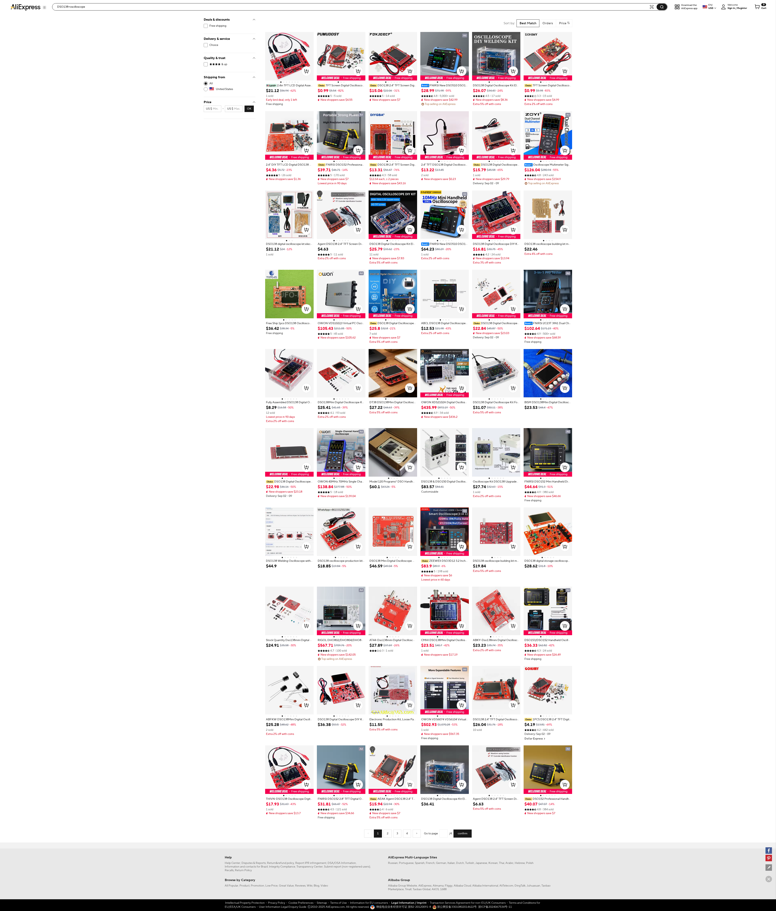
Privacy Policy (276, 903)
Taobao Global (421, 889)
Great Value (286, 886)
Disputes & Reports (253, 863)
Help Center (232, 863)
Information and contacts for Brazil (246, 867)
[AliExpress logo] (25, 7)
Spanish (420, 863)
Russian (393, 863)
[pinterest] (768, 858)
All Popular (231, 886)
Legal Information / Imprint (409, 903)
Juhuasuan (533, 886)
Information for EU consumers (369, 903)
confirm (462, 833)
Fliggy (448, 886)
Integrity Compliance (282, 867)
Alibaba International (485, 886)
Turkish (469, 863)
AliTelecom (506, 886)
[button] (44, 7)
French (430, 863)
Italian (451, 863)
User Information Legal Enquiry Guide (282, 907)
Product (244, 886)
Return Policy (243, 870)
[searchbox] (352, 6)
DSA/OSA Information (342, 863)
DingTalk (520, 886)
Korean (493, 863)
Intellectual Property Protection (245, 903)
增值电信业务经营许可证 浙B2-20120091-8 (403, 907)
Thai (501, 863)
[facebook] (768, 850)
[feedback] (768, 867)
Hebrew (520, 863)
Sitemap (322, 903)
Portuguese (406, 863)
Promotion (257, 886)
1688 (443, 889)
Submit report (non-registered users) (347, 867)
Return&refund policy (280, 863)
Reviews (300, 886)
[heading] (289, 85)
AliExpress (424, 886)
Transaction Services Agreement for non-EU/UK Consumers (468, 903)
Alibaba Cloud (462, 886)
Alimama (438, 886)
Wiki (309, 886)
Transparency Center (309, 867)
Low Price (271, 886)
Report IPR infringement (310, 863)
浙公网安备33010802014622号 (456, 907)
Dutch (460, 863)
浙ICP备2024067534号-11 (495, 907)
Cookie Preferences (300, 903)
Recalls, (229, 870)
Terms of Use (338, 903)
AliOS (435, 889)
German (441, 863)
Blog (316, 886)
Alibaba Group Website (402, 886)
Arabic (509, 863)
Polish (530, 863)
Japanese (481, 863)
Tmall (408, 889)
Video (324, 886)
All (211, 83)
